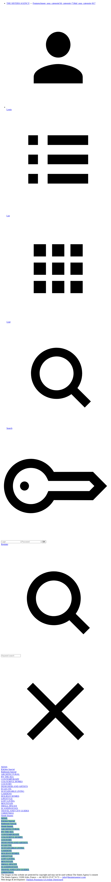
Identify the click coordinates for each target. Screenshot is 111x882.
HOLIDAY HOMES (10, 796)
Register (4, 544)
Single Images (7, 815)
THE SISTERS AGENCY (18, 3)
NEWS (4, 767)
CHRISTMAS (7, 813)
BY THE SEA (7, 777)
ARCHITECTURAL (10, 774)
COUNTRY (6, 784)
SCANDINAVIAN (9, 808)
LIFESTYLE (7, 798)
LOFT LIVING (8, 801)
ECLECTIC (6, 789)
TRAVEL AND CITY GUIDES (15, 811)
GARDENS (6, 794)
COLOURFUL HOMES (12, 781)
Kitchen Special (8, 769)
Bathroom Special (8, 772)
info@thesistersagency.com (74, 877)
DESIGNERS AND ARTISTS (14, 786)
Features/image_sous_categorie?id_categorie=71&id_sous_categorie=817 (64, 3)
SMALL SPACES (9, 806)
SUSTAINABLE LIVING (12, 791)
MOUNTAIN (7, 803)
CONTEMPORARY (10, 779)
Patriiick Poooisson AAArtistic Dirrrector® (44, 879)
